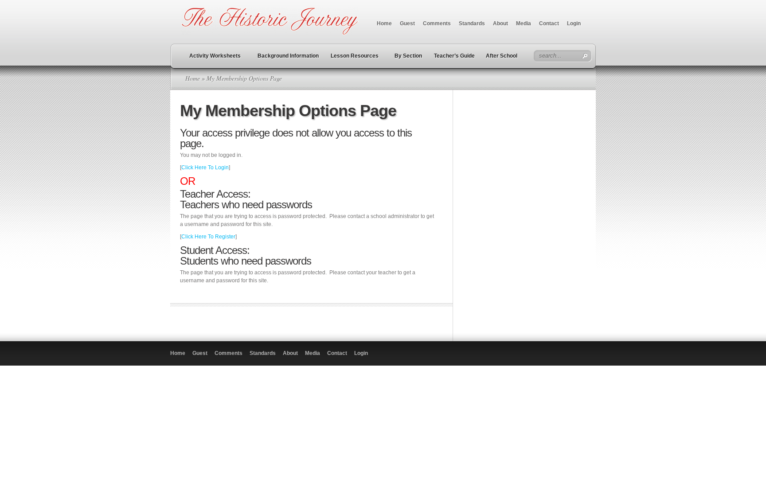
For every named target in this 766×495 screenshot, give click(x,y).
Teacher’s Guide (454, 56)
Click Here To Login (205, 167)
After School (501, 56)
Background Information (288, 56)
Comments (437, 23)
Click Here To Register (208, 237)
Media (523, 23)
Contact (549, 23)
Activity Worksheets (215, 56)
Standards (472, 23)
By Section (408, 56)
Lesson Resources (355, 56)
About (500, 23)
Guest (407, 23)
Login (574, 23)
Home (384, 23)
